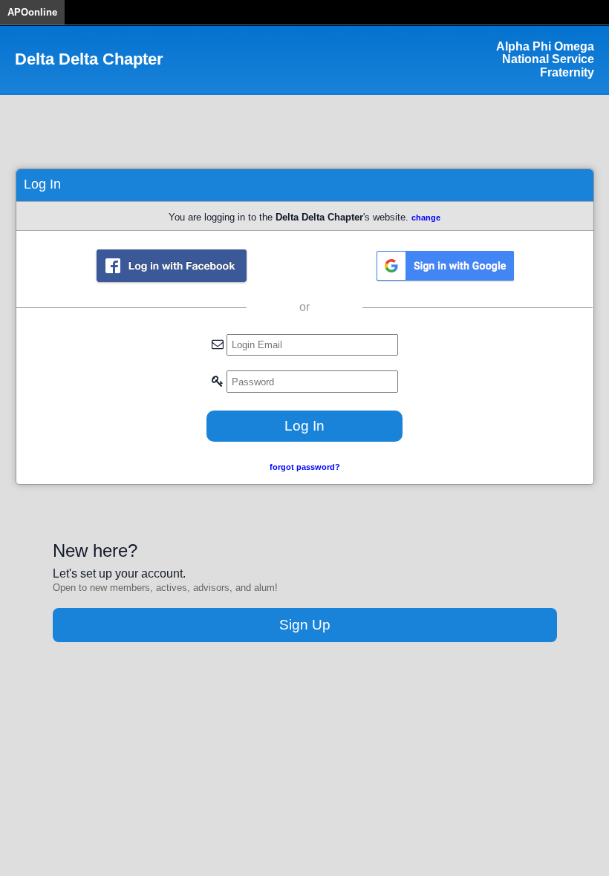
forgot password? (305, 466)
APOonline (32, 12)
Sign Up (304, 625)
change (425, 217)
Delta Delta (89, 59)
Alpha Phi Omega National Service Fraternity (545, 59)
